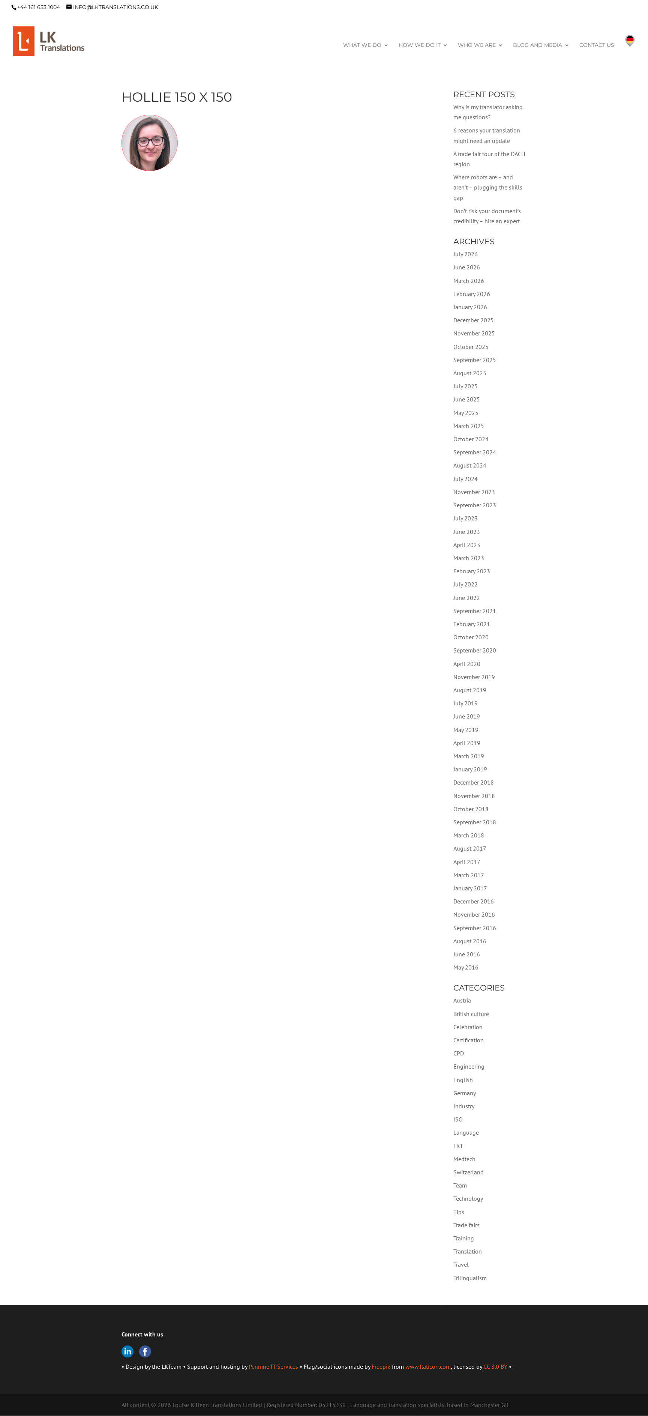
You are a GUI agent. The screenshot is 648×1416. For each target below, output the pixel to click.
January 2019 (470, 769)
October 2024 (471, 439)
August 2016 (469, 941)
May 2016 (465, 967)
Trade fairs (466, 1225)
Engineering (468, 1066)
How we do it (420, 45)
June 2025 (466, 399)
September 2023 (474, 505)
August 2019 (469, 690)
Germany (464, 1093)
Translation (467, 1251)
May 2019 (465, 730)
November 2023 (474, 492)
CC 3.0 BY (495, 1366)
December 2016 (473, 901)
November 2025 (474, 333)
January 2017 (470, 888)
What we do (362, 45)
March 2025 (468, 426)
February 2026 (471, 294)
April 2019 (466, 743)
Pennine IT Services (273, 1366)
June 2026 (466, 267)
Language (466, 1132)
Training (463, 1238)
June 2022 (466, 597)
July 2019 (465, 703)
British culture (471, 1014)
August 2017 (469, 848)
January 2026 (470, 307)
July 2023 (465, 518)
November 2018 (474, 796)
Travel (461, 1264)
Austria (462, 1000)
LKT (458, 1146)
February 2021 (471, 624)
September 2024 (474, 452)
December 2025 (473, 320)
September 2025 (474, 360)
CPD (458, 1053)
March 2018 (468, 835)
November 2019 (474, 677)
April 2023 (466, 545)
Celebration (468, 1027)
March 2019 (468, 756)
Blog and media (537, 45)
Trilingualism (470, 1278)
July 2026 (465, 254)
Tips (458, 1212)
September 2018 (474, 822)
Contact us (596, 45)
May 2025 (465, 412)
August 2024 (469, 465)
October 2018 (471, 809)
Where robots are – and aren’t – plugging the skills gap (487, 187)
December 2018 (473, 782)
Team (460, 1185)
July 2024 (465, 479)
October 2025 (471, 346)
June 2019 (466, 716)
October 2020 (471, 637)
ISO (458, 1119)
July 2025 (465, 386)
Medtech (464, 1159)
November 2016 (474, 914)
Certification (468, 1040)
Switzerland (468, 1172)
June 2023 (466, 531)
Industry (463, 1106)
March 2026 (468, 280)
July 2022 (465, 584)
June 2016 (466, 954)
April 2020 (466, 663)
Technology (468, 1198)
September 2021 (474, 611)
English (463, 1080)
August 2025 (469, 373)
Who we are (477, 45)
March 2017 (468, 875)
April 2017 (466, 862)
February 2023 (471, 571)
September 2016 (474, 928)
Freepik (381, 1366)
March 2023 (468, 558)
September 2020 (474, 650)
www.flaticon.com (428, 1366)
